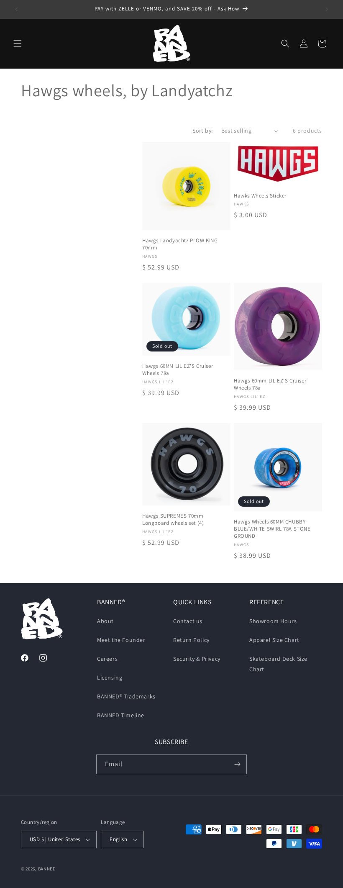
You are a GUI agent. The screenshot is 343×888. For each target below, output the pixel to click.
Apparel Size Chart (274, 640)
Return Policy (191, 640)
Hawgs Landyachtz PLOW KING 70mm (180, 244)
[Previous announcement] (16, 9)
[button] (17, 43)
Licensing (109, 677)
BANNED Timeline (120, 715)
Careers (107, 658)
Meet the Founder (121, 640)
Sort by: (202, 130)
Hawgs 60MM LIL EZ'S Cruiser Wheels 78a (177, 370)
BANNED (47, 869)
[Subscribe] (237, 764)
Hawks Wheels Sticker (260, 195)
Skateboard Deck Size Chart (278, 664)
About (105, 621)
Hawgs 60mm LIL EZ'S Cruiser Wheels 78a (270, 384)
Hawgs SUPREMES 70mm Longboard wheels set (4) (173, 519)
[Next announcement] (326, 9)
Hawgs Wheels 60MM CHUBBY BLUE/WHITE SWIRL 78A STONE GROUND (272, 528)
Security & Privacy (196, 658)
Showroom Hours (273, 621)
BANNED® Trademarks (126, 696)
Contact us (187, 621)
